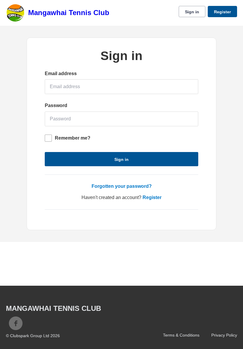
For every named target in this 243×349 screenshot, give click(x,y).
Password (56, 105)
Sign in (192, 11)
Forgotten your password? (122, 186)
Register (222, 11)
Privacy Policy (224, 335)
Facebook (16, 323)
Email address (61, 73)
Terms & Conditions (181, 335)
